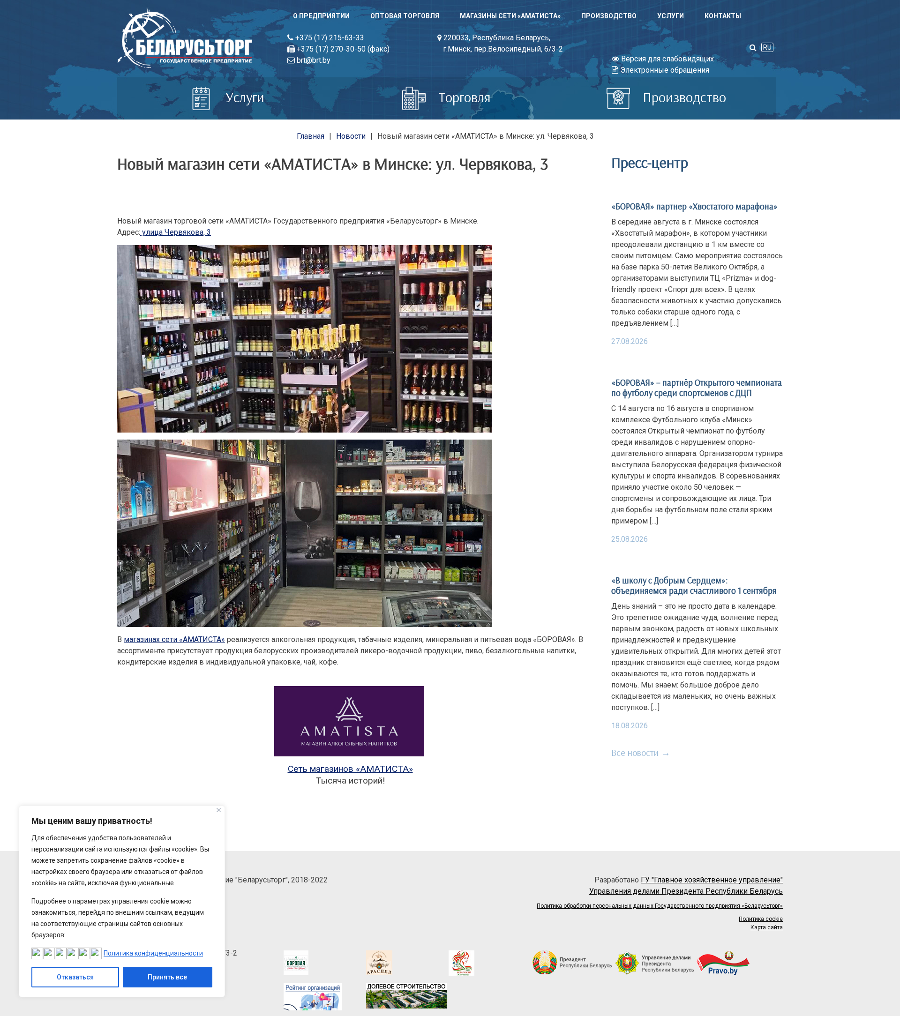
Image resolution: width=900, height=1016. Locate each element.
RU (767, 47)
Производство (609, 16)
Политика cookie (761, 919)
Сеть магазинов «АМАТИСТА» (350, 768)
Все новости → (640, 752)
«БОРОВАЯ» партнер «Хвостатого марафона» (694, 206)
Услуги (670, 16)
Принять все (167, 977)
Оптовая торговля (404, 16)
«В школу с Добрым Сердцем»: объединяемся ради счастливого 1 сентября (694, 585)
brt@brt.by (312, 60)
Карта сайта (766, 927)
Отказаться (75, 977)
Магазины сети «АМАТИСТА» (510, 16)
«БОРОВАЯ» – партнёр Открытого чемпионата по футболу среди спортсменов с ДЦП (696, 387)
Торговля (463, 97)
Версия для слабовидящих (666, 58)
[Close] (219, 810)
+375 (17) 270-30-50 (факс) (342, 49)
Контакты (723, 16)
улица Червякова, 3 (175, 232)
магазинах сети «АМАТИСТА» (174, 639)
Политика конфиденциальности (153, 953)
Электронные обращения (663, 70)
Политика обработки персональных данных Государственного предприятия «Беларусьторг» (660, 906)
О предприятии (321, 16)
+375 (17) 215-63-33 (328, 37)
